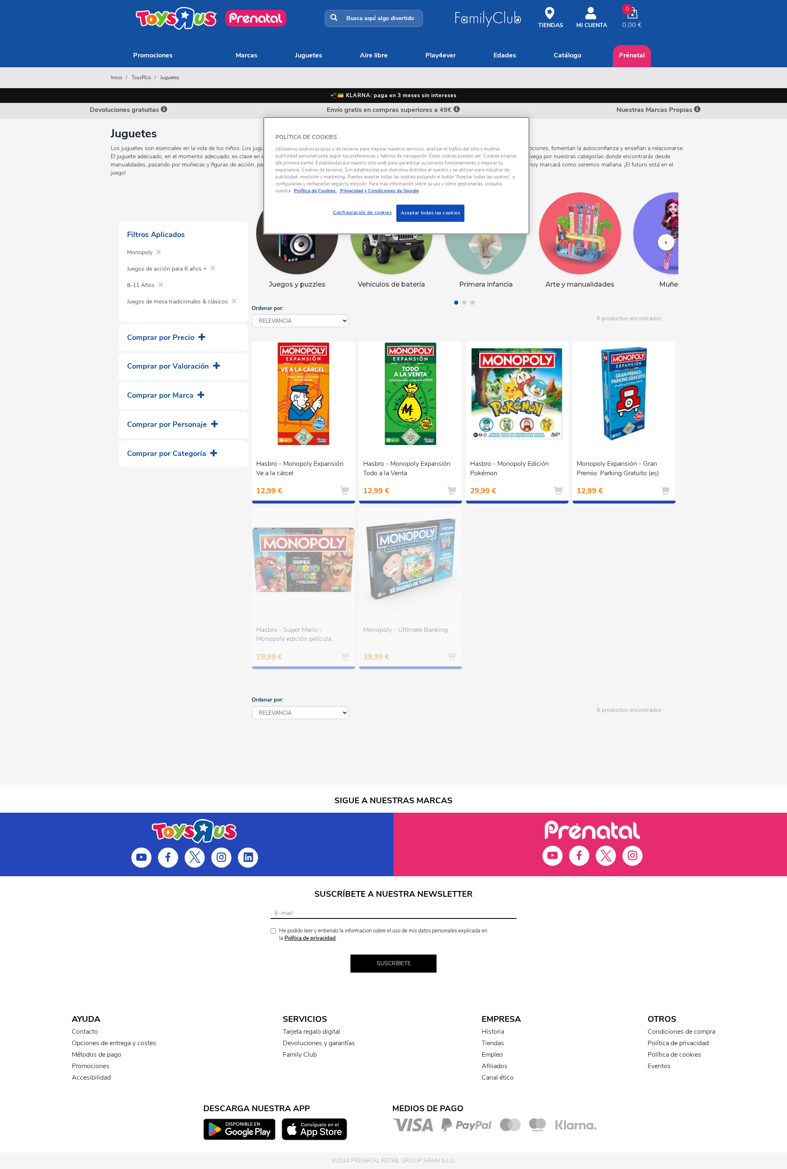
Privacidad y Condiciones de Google (379, 190)
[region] (396, 176)
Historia (493, 1031)
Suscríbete (394, 963)
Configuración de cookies (362, 212)
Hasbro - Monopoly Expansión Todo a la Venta (406, 468)
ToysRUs (141, 77)
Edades (505, 55)
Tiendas (493, 1043)
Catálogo (567, 55)
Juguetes (308, 55)
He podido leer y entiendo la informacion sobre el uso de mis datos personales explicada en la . (383, 934)
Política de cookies (674, 1054)
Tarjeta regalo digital (311, 1031)
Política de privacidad (310, 938)
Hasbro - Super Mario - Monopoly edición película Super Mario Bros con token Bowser (296, 635)
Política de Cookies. (315, 190)
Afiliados (494, 1066)
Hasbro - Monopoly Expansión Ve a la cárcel (299, 468)
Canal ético (498, 1077)
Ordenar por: (267, 308)
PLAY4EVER (440, 55)
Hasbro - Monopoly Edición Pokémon (509, 468)
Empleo (492, 1054)
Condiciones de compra (681, 1031)
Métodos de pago (96, 1054)
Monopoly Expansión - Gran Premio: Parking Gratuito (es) (618, 468)
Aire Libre (374, 55)
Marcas (246, 55)
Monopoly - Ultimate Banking (405, 629)
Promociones (153, 55)
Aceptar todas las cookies (430, 213)
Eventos (659, 1066)
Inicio (117, 77)
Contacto (85, 1031)
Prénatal (632, 55)
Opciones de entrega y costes (114, 1043)
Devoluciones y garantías (319, 1043)
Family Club (300, 1054)
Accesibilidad (91, 1077)
